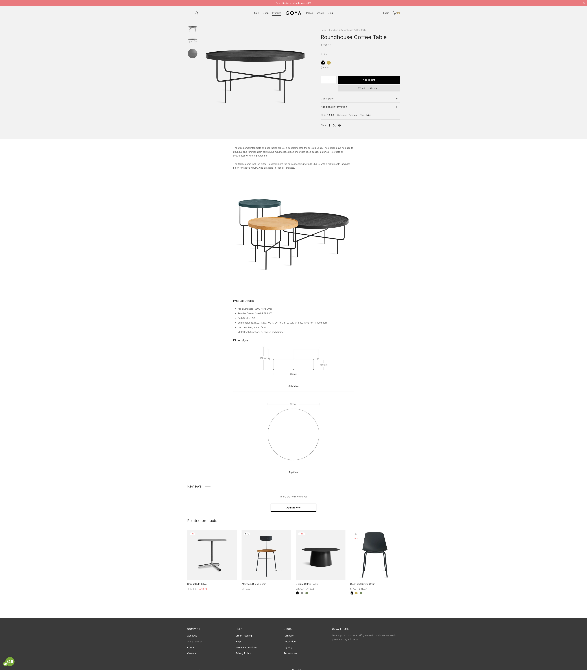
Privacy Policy (243, 653)
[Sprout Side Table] (212, 555)
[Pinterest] (339, 125)
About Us (192, 635)
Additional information (334, 106)
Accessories (290, 653)
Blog (330, 12)
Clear (326, 67)
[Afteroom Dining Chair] (266, 555)
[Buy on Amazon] (212, 572)
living (368, 115)
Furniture (333, 30)
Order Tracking (244, 635)
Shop (266, 12)
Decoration (290, 641)
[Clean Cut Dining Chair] (375, 555)
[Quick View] (219, 572)
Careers (191, 653)
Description (327, 98)
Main (256, 12)
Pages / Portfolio (315, 12)
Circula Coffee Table (307, 584)
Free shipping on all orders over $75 (293, 3)
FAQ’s (238, 641)
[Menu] (189, 13)
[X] (334, 125)
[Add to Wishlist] (205, 572)
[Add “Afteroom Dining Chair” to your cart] (266, 572)
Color (324, 54)
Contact (191, 647)
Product (276, 12)
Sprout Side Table (197, 584)
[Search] (196, 13)
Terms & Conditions (246, 647)
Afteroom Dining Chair (254, 584)
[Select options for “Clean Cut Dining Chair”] (374, 572)
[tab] (360, 99)
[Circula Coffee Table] (320, 555)
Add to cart (369, 79)
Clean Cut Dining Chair (362, 584)
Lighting (288, 647)
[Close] (584, 3)
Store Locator (194, 641)
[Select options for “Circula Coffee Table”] (320, 572)
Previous (204, 78)
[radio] (323, 62)
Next (306, 78)
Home (323, 30)
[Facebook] (330, 125)
